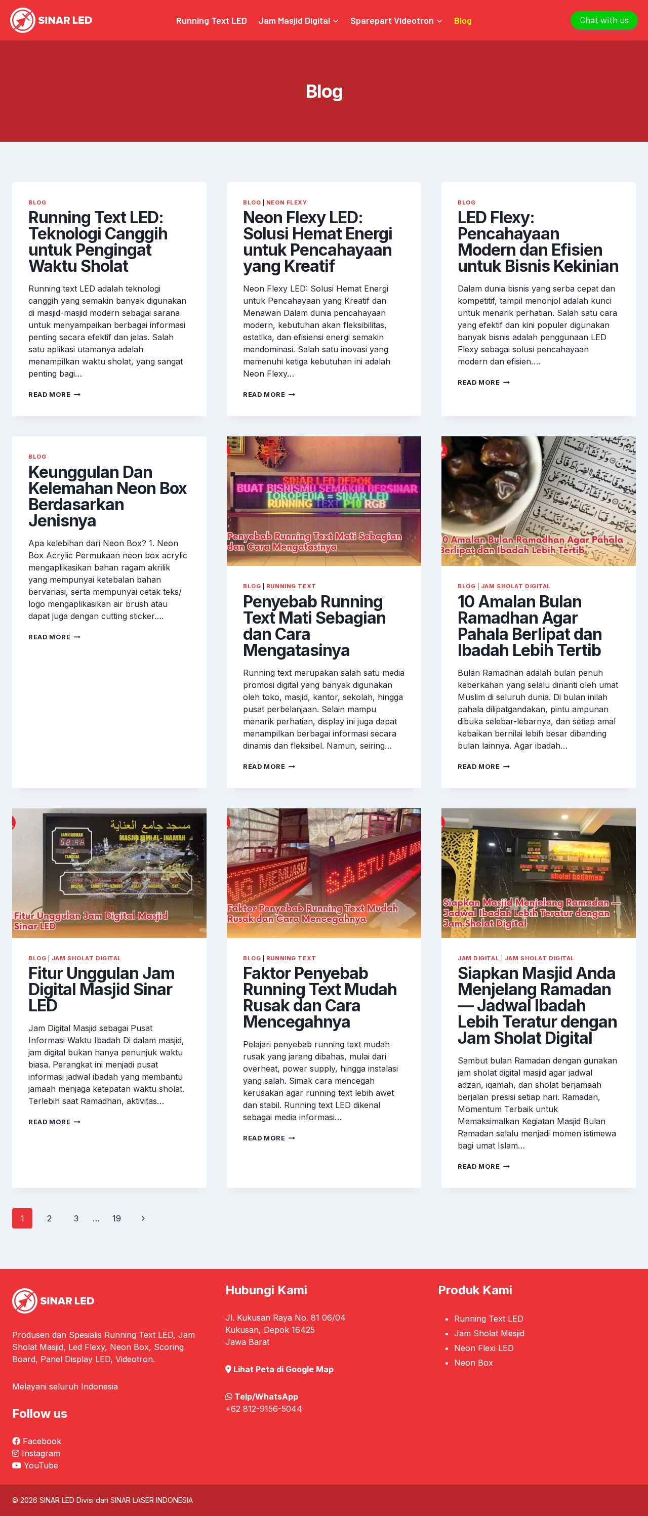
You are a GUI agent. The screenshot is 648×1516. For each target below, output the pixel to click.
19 (116, 1218)
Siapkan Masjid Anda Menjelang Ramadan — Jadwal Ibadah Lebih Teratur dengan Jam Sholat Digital (537, 1005)
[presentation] (324, 501)
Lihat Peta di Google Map (283, 1369)
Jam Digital (478, 958)
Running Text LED (211, 20)
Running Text (291, 586)
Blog (463, 20)
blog (37, 202)
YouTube (41, 1465)
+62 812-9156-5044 (263, 1409)
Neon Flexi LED (484, 1348)
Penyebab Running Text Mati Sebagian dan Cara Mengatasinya (314, 626)
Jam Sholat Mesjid (489, 1333)
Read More (54, 394)
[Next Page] (143, 1218)
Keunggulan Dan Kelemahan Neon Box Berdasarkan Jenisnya (107, 496)
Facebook (42, 1441)
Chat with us (604, 19)
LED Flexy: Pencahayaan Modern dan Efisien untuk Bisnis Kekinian (538, 242)
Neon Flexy (286, 202)
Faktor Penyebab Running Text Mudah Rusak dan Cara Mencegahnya (320, 997)
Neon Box (473, 1363)
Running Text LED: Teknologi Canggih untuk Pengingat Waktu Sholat (98, 242)
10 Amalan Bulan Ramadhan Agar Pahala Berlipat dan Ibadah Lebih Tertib (530, 626)
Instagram (41, 1453)
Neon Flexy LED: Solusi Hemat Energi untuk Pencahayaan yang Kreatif (317, 242)
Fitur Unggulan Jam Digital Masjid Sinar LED (101, 989)
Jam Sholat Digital (516, 586)
